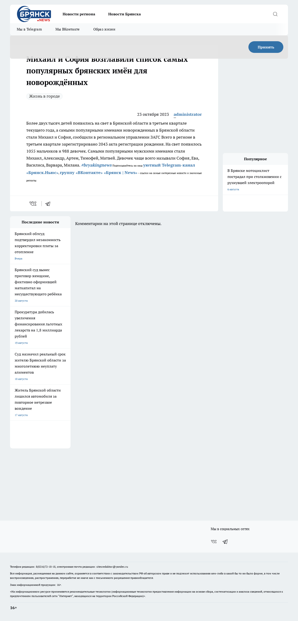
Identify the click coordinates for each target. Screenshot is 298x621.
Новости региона (79, 14)
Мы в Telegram (29, 29)
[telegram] (49, 203)
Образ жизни (104, 29)
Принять (266, 47)
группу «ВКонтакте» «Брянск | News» (98, 172)
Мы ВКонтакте (67, 29)
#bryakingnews (96, 165)
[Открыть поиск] (275, 14)
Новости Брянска (124, 14)
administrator (188, 114)
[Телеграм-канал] (225, 541)
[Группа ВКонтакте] (214, 541)
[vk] (33, 203)
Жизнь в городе (44, 96)
